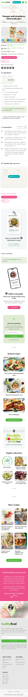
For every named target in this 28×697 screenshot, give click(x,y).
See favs (6, 61)
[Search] (23, 2)
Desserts (14, 6)
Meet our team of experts (14, 593)
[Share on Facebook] (10, 68)
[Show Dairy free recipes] (3, 547)
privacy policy (16, 339)
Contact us (5, 666)
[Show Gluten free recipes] (19, 522)
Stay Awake (19, 126)
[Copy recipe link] (2, 68)
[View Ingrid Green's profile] (24, 612)
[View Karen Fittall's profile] (4, 612)
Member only (15, 176)
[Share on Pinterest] (8, 68)
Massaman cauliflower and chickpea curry (19, 552)
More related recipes (13, 420)
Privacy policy (17, 691)
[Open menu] (26, 2)
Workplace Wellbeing (20, 662)
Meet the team (6, 662)
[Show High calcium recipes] (3, 522)
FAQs (4, 668)
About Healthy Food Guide (7, 660)
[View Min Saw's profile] (11, 607)
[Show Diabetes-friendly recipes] (16, 522)
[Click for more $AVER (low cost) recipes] (18, 40)
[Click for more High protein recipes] (8, 40)
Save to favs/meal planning (10, 57)
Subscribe (17, 2)
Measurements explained (7, 83)
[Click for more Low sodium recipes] (13, 40)
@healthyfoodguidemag (14, 245)
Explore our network (20, 664)
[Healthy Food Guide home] (9, 624)
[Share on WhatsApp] (13, 68)
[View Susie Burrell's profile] (24, 607)
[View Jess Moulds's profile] (17, 607)
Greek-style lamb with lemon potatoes (20, 527)
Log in (6, 108)
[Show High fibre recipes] (5, 522)
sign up (11, 108)
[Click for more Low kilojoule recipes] (10, 40)
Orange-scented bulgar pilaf (5, 551)
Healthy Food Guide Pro (20, 660)
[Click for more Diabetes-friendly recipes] (3, 40)
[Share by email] (5, 68)
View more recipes (13, 560)
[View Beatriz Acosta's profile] (17, 612)
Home (2, 6)
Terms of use (10, 691)
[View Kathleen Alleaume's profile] (11, 612)
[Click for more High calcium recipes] (5, 40)
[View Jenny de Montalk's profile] (4, 607)
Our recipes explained (7, 664)
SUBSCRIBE (14, 307)
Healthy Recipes (8, 6)
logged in (13, 259)
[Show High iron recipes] (5, 547)
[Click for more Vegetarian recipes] (16, 40)
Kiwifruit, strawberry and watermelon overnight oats (6, 528)
